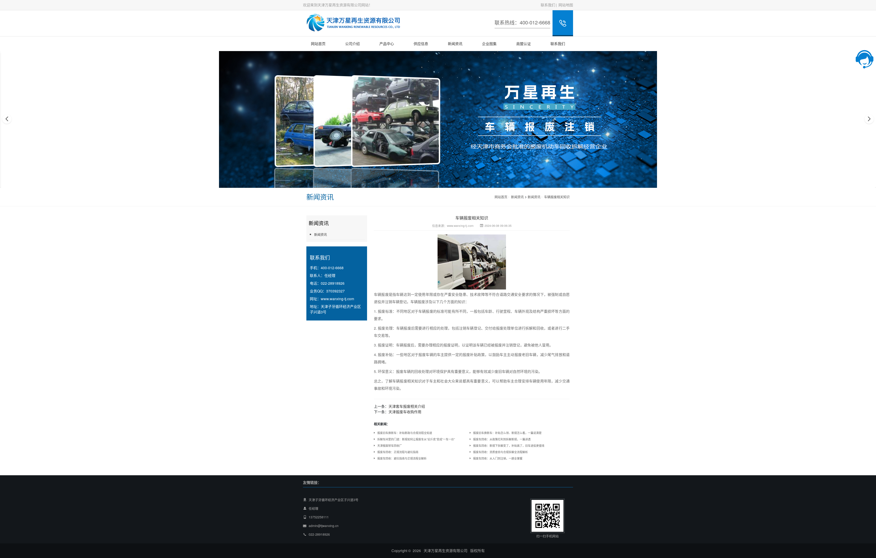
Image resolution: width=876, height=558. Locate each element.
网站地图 (565, 5)
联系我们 (548, 5)
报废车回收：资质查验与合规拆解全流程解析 (500, 452)
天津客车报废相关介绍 (406, 406)
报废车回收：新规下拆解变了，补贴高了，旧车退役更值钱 (508, 445)
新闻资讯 (455, 43)
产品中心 (386, 43)
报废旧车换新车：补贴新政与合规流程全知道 (404, 433)
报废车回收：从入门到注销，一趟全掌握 (497, 458)
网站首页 (318, 43)
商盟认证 (523, 43)
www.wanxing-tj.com (337, 298)
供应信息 (421, 43)
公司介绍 (352, 43)
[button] (433, 183)
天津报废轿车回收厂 (389, 445)
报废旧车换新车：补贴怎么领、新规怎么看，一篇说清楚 (507, 433)
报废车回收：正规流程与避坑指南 (397, 452)
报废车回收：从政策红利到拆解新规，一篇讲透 (502, 439)
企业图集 (489, 43)
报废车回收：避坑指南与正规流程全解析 (402, 458)
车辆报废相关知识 (557, 196)
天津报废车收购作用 (404, 411)
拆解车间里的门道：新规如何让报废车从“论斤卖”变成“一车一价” (416, 439)
